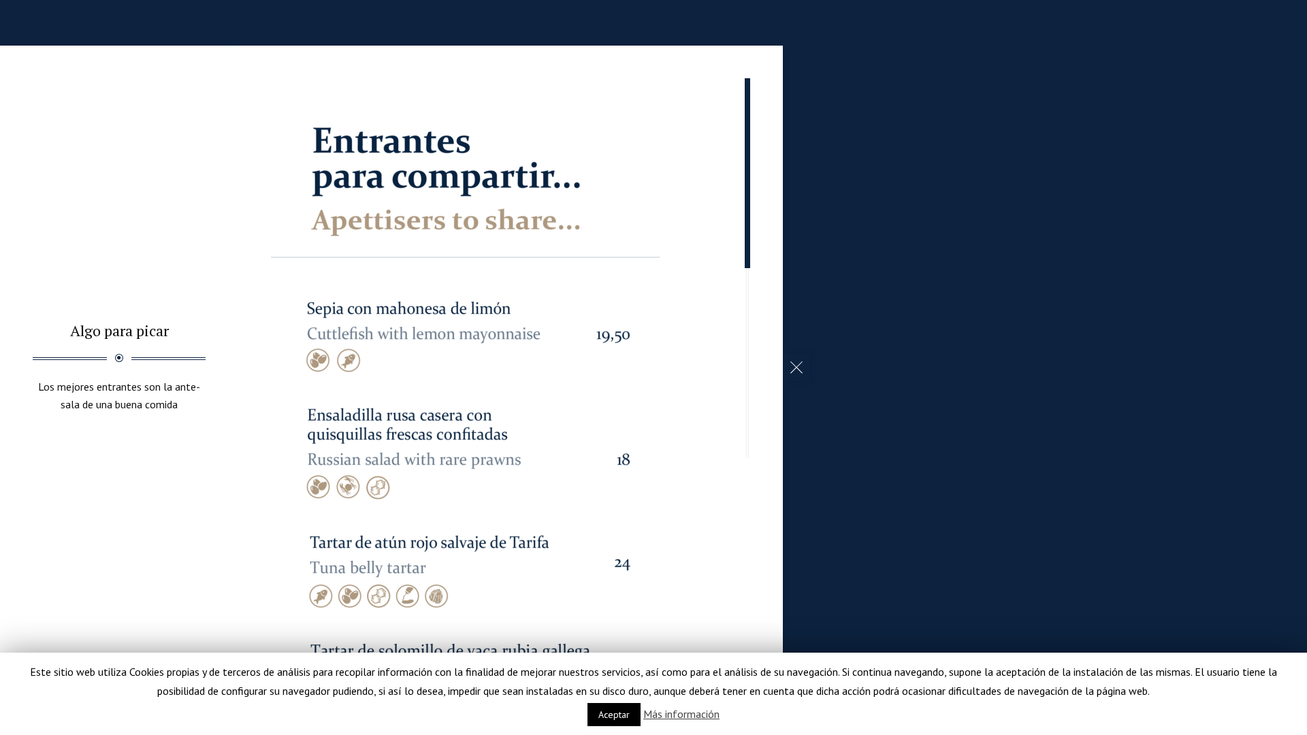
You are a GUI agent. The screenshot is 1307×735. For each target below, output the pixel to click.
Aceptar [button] (614, 714)
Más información (681, 714)
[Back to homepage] (796, 367)
